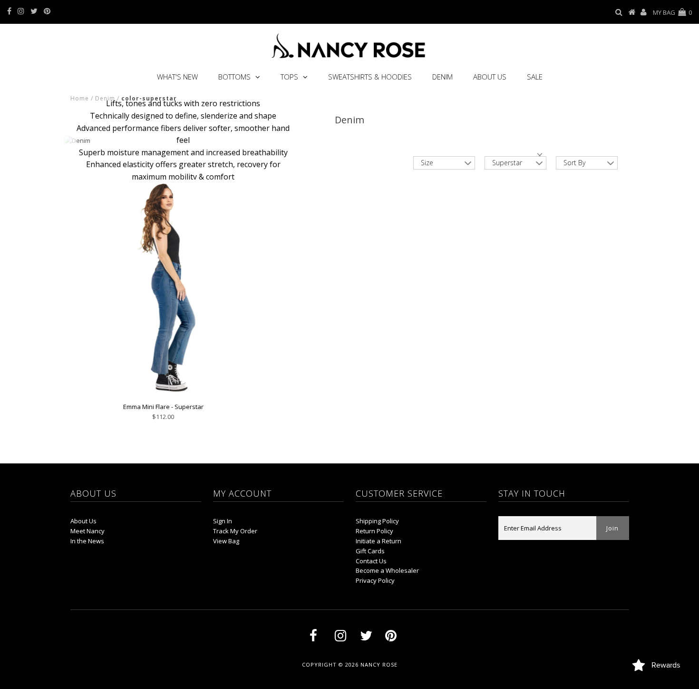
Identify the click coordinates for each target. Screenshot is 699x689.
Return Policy (374, 531)
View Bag (226, 541)
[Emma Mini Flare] (163, 289)
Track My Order (235, 531)
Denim (442, 76)
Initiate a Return (378, 541)
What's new (177, 76)
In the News (87, 541)
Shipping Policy (377, 521)
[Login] (644, 12)
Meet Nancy (87, 531)
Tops (289, 76)
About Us (489, 76)
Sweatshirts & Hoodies (370, 76)
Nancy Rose (379, 664)
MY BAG (672, 12)
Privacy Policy (375, 580)
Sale (535, 76)
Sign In (222, 521)
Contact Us (371, 561)
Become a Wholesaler (387, 570)
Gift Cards (370, 551)
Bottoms (234, 76)
